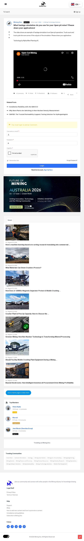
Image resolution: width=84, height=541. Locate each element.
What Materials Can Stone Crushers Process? (23, 268)
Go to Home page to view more (18, 393)
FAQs (8, 508)
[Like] (9, 32)
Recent (10, 220)
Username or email (13, 131)
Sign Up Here (48, 170)
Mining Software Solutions (13, 464)
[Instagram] (24, 526)
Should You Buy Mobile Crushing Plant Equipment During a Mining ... (31, 360)
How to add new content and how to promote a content (24, 510)
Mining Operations (71, 461)
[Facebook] (12, 526)
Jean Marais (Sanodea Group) (22, 428)
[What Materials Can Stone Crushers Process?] (17, 256)
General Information (20, 458)
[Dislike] (9, 37)
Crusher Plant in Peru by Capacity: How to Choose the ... (27, 314)
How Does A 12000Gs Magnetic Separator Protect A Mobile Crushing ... (33, 291)
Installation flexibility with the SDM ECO (23, 107)
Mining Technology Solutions (52, 22)
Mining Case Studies (40, 458)
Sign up (78, 12)
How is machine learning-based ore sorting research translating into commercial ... (38, 245)
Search (7, 12)
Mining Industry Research (57, 461)
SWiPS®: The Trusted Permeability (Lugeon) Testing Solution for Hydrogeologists (38, 114)
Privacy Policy (11, 492)
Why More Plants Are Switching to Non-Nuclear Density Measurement (34, 110)
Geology (30, 458)
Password (10, 140)
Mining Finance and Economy (24, 461)
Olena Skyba (16, 407)
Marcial (15, 417)
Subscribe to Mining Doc (14, 515)
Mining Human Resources (41, 461)
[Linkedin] (8, 526)
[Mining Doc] (44, 4)
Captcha (10, 148)
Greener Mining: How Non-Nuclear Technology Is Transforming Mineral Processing (38, 337)
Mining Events (10, 461)
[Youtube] (20, 526)
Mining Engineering (69, 458)
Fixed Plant (9, 458)
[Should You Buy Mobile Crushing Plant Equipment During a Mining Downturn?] (17, 348)
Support (9, 505)
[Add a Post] (80, 537)
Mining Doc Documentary (55, 458)
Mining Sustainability (28, 464)
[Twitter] (16, 526)
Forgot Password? (72, 160)
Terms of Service (12, 495)
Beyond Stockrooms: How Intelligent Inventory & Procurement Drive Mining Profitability (39, 383)
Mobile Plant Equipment (60, 464)
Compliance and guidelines (15, 513)
